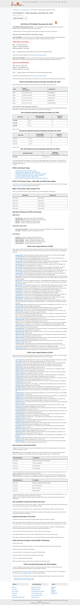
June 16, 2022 (18, 270)
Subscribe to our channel (19, 185)
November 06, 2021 (20, 410)
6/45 (56, 1)
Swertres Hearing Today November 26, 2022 (26, 170)
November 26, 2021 (20, 422)
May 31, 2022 (18, 276)
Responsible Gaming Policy (18, 597)
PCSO (15, 164)
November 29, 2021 (20, 428)
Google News (54, 593)
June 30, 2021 (18, 359)
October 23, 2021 (19, 395)
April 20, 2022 (18, 294)
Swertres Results (34, 1)
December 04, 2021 (20, 434)
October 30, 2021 (19, 404)
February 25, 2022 (19, 319)
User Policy (14, 589)
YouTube (30, 571)
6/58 (65, 1)
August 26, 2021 (19, 377)
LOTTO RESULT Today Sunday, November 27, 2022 (24, 579)
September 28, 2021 (20, 386)
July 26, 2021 (18, 365)
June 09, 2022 (19, 273)
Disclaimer (14, 595)
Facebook (53, 587)
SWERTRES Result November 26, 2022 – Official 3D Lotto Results (30, 173)
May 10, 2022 (18, 285)
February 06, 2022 (19, 328)
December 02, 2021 (20, 431)
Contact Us (14, 593)
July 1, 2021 (18, 362)
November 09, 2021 (20, 413)
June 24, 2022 (19, 255)
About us (14, 587)
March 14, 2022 (19, 310)
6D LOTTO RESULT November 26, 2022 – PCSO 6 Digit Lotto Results (31, 178)
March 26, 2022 (19, 300)
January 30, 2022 (19, 334)
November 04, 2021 (20, 407)
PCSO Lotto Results (36, 587)
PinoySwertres (15, 9)
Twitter (52, 588)
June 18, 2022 (18, 264)
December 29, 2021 (20, 440)
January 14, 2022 (19, 343)
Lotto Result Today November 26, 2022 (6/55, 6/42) (27, 172)
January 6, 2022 (19, 348)
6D (50, 1)
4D (48, 1)
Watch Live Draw (35, 597)
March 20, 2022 (19, 304)
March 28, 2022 (19, 297)
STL (23, 5)
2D (46, 1)
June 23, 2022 (19, 258)
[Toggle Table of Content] (25, 18)
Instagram (53, 590)
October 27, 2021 (19, 398)
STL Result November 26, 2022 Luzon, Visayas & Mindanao (29, 175)
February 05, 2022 (20, 331)
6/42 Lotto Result (38, 55)
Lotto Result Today (24, 9)
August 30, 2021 (19, 383)
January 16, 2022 (19, 337)
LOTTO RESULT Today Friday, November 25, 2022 (24, 578)
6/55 (62, 1)
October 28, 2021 (19, 401)
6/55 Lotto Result (38, 75)
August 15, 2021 (19, 371)
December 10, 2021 (20, 437)
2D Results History (35, 589)
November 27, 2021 (20, 425)
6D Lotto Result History (36, 595)
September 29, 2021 (20, 389)
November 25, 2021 (20, 419)
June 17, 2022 (18, 267)
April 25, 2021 (18, 291)
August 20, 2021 (19, 374)
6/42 (53, 1)
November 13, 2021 (20, 416)
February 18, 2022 (19, 325)
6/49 (59, 1)
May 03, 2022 (18, 288)
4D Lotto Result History (36, 593)
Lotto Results (42, 1)
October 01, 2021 (19, 392)
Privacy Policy (15, 591)
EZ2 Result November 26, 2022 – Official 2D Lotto (27, 176)
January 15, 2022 (19, 340)
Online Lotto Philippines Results (24, 573)
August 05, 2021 (19, 368)
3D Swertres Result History (37, 591)
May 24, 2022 (18, 280)
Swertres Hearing (26, 1)
